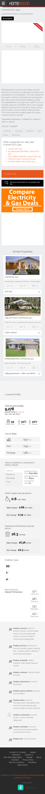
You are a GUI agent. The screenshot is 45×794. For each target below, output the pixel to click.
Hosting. (28, 778)
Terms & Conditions (16, 762)
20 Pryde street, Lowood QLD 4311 (21, 161)
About (38, 757)
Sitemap (29, 757)
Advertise (15, 760)
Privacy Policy (28, 760)
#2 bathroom (7, 131)
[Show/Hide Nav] (3, 3)
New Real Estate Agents (13, 757)
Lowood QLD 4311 (15, 149)
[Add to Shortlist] (39, 292)
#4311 (39, 131)
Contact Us (28, 755)
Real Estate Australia (19, 775)
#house (5, 135)
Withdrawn (16, 755)
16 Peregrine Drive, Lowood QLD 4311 (19, 359)
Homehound (22, 3)
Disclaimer (32, 762)
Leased (33, 752)
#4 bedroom (30, 131)
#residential (16, 135)
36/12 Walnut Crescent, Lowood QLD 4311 (24, 156)
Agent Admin (23, 765)
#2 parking (18, 131)
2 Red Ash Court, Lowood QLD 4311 (22, 159)
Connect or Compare (17, 752)
